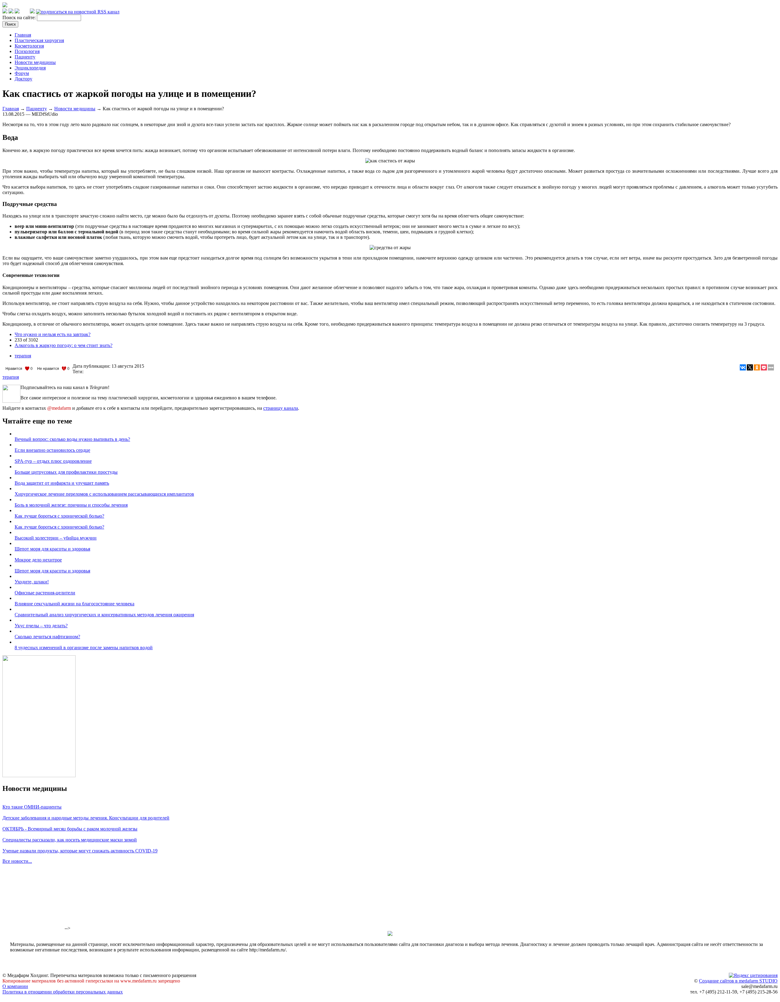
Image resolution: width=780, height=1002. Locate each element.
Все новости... (17, 861)
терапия (23, 355)
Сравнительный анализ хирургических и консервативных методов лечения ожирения (104, 614)
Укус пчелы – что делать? (41, 625)
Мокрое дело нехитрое (38, 559)
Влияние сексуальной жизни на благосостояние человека (74, 603)
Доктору (23, 78)
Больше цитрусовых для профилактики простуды (66, 472)
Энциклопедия (30, 67)
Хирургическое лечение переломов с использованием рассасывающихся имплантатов (104, 494)
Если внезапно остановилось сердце (52, 450)
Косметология (29, 45)
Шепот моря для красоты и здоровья (52, 548)
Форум (22, 73)
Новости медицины (35, 62)
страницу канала (280, 408)
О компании (15, 986)
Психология (27, 51)
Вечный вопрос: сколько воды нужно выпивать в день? (72, 439)
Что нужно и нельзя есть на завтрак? (52, 334)
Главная (23, 34)
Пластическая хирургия (39, 40)
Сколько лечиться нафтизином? (47, 636)
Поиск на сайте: (19, 17)
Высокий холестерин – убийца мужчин (56, 537)
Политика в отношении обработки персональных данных (62, 991)
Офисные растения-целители (45, 592)
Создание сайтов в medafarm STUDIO (738, 980)
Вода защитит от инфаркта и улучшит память (62, 483)
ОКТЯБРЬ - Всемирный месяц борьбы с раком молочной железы (69, 828)
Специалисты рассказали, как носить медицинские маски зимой (69, 839)
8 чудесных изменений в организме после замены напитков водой (84, 647)
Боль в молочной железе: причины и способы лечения (71, 505)
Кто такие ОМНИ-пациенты (32, 806)
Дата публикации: (92, 366)
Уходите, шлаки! (32, 581)
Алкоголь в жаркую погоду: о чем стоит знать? (63, 345)
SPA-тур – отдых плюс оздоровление (53, 461)
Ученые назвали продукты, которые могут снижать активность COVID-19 (80, 850)
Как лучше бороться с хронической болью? (59, 516)
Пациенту (25, 56)
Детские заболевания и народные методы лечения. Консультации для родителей (85, 817)
